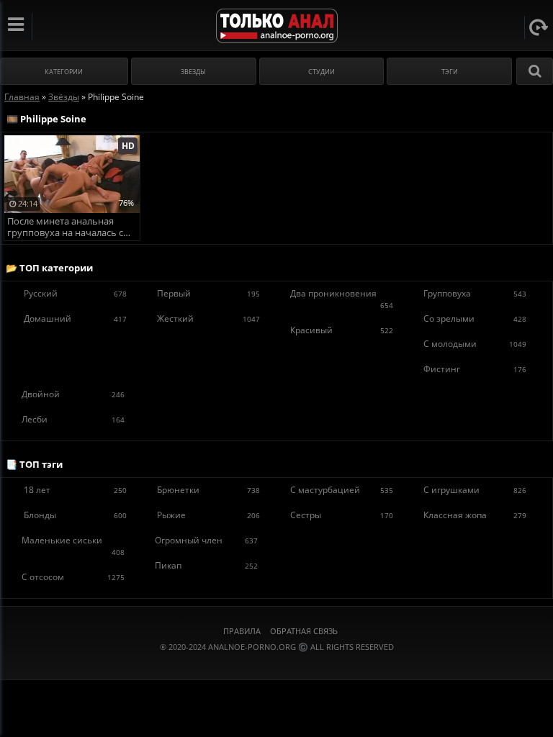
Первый (208, 293)
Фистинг (474, 369)
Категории (64, 71)
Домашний (75, 318)
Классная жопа (474, 515)
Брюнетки (208, 490)
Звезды (193, 71)
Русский (75, 293)
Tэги (449, 71)
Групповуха (474, 293)
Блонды (75, 515)
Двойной (73, 394)
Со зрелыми (474, 318)
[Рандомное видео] (538, 27)
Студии (321, 71)
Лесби (73, 419)
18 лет (75, 490)
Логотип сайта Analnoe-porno (277, 26)
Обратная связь (304, 630)
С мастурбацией (341, 490)
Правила (242, 630)
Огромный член (206, 540)
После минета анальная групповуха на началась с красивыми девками (65, 227)
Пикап (206, 565)
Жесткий (208, 318)
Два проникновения (341, 298)
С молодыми (474, 344)
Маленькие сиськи (73, 545)
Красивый (341, 330)
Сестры (341, 515)
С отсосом (73, 577)
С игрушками (474, 490)
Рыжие (208, 515)
